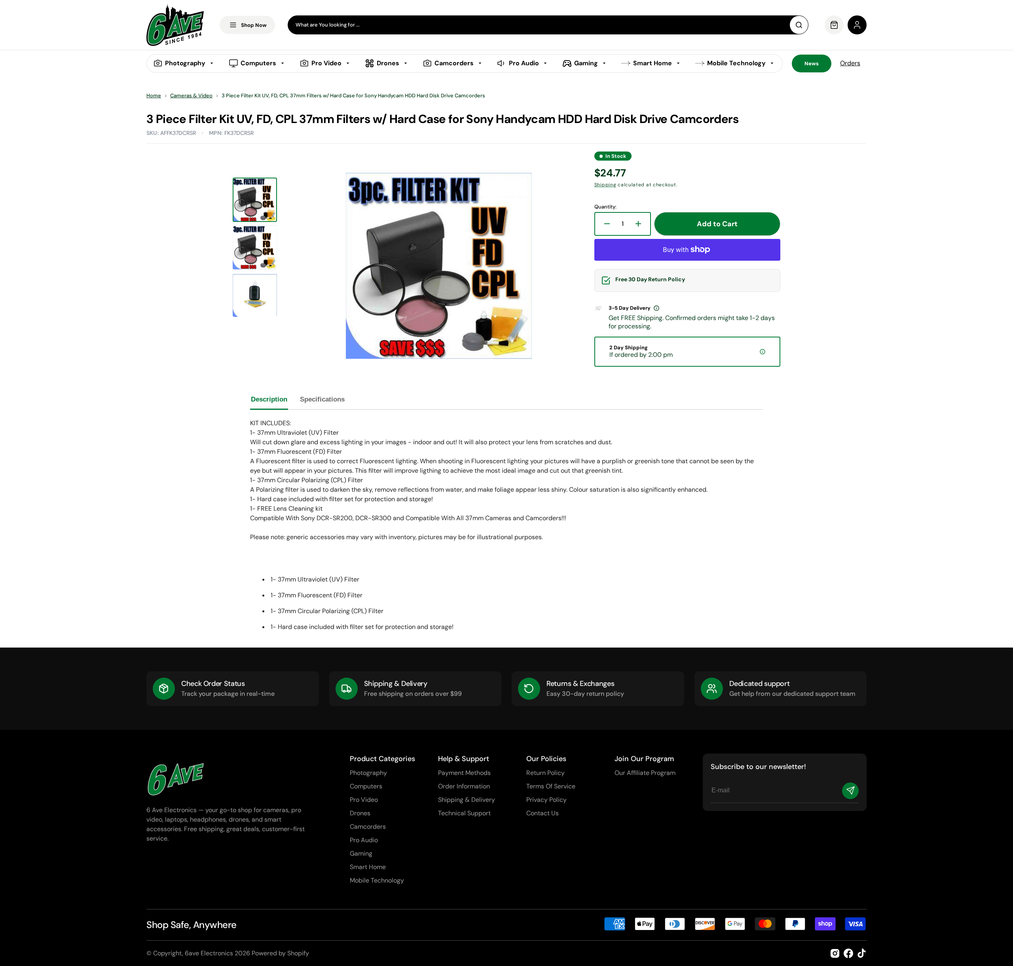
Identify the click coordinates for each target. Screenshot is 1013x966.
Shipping (605, 185)
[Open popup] (656, 308)
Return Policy (545, 773)
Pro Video (364, 800)
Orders (850, 63)
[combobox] (548, 24)
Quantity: (605, 207)
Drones (360, 813)
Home (153, 96)
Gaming (361, 853)
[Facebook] (848, 953)
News (811, 63)
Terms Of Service (550, 786)
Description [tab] (269, 399)
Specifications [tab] (322, 399)
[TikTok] (862, 953)
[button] (857, 24)
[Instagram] (835, 953)
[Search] (799, 25)
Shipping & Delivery (466, 800)
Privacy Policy (546, 800)
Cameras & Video (191, 96)
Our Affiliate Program (645, 773)
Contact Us (542, 813)
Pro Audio (364, 840)
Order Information (464, 786)
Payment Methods (464, 773)
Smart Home (368, 867)
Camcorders (368, 826)
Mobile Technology (377, 880)
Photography (368, 773)
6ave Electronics (209, 953)
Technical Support (464, 813)
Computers (366, 786)
